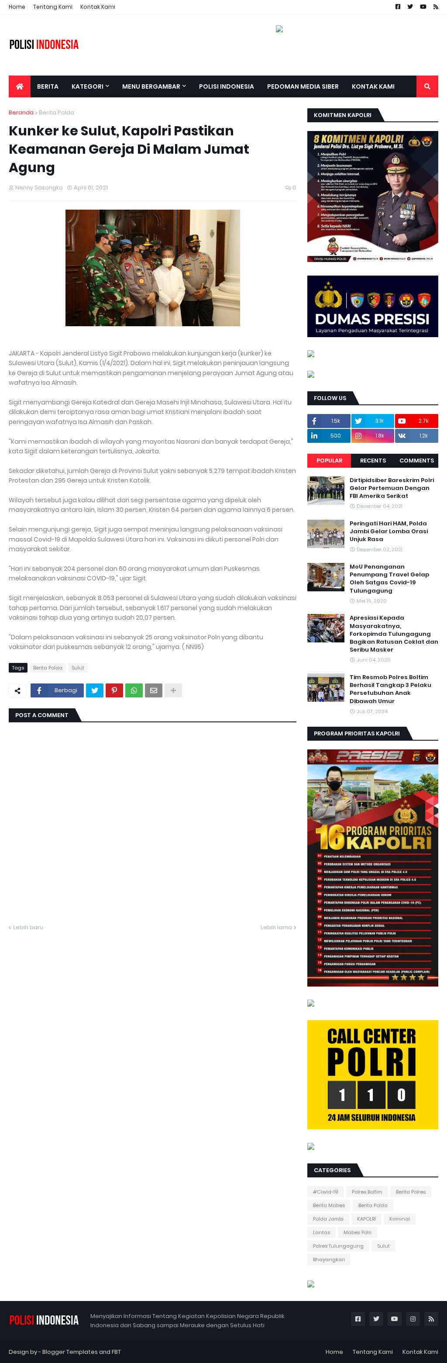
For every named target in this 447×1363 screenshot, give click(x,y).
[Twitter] (94, 690)
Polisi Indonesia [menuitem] (226, 86)
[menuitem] (20, 86)
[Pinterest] (114, 690)
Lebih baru (28, 927)
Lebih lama (276, 927)
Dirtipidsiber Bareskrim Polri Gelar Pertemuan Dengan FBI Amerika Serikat (392, 488)
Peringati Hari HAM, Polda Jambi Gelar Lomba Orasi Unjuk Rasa (389, 531)
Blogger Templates (70, 1352)
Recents (373, 460)
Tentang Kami (52, 6)
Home (17, 6)
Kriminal (399, 1218)
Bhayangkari (329, 1259)
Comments (416, 460)
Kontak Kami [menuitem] (373, 86)
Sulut (78, 667)
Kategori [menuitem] (87, 86)
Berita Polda (56, 112)
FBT (116, 1352)
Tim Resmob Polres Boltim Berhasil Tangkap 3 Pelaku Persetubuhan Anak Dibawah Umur (390, 689)
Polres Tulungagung (338, 1245)
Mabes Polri (357, 1232)
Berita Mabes (329, 1205)
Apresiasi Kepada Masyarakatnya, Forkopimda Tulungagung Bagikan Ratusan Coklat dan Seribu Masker (394, 634)
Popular (329, 460)
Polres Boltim (367, 1191)
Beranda (21, 112)
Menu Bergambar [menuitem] (151, 86)
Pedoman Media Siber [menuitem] (303, 86)
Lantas (321, 1232)
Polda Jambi (328, 1218)
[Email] (153, 690)
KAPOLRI (366, 1218)
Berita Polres (411, 1191)
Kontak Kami (97, 6)
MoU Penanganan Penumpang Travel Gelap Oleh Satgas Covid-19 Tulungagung (389, 579)
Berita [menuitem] (47, 86)
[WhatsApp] (134, 690)
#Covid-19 (325, 1191)
